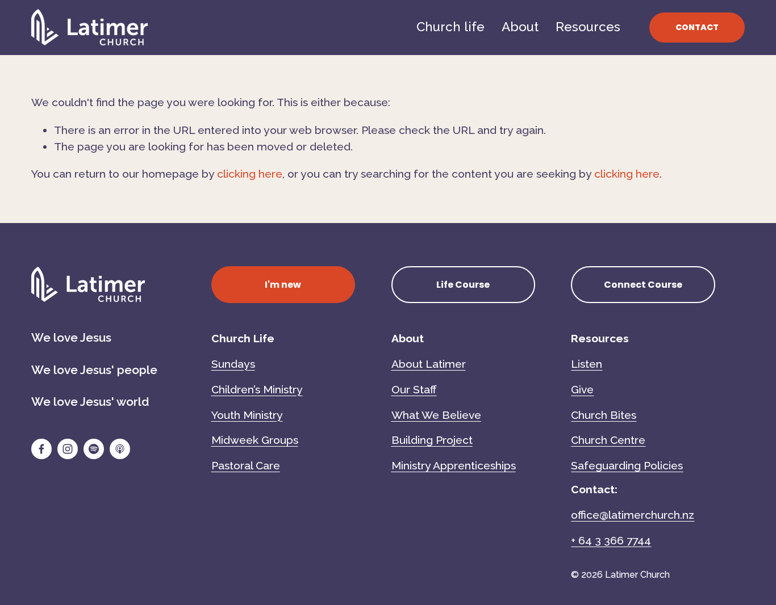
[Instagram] (67, 449)
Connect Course (643, 284)
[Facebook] (41, 449)
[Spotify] (94, 449)
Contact (697, 27)
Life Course (463, 284)
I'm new (283, 284)
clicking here (249, 173)
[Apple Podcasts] (120, 449)
